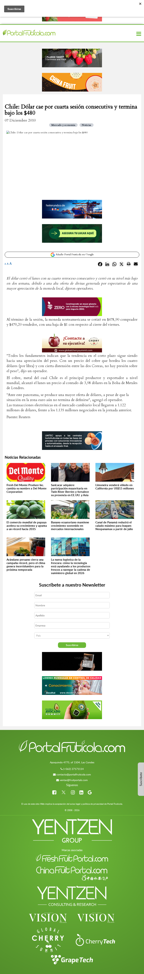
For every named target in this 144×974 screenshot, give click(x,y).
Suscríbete (141, 779)
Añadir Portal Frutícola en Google (74, 254)
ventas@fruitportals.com (74, 780)
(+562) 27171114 (73, 769)
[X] (121, 264)
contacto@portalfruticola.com (73, 774)
